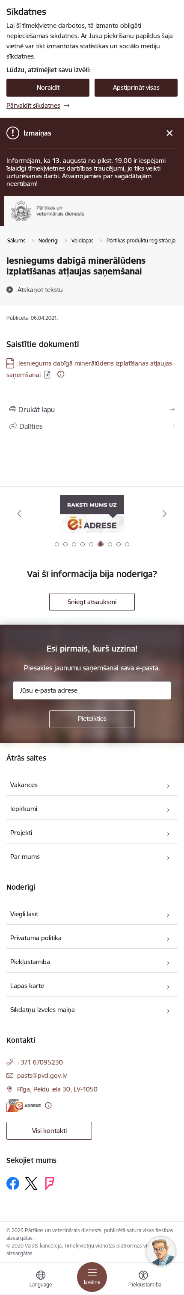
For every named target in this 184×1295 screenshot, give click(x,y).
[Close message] (169, 133)
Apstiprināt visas (136, 87)
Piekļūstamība (30, 962)
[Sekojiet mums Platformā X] (31, 1183)
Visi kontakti (49, 1131)
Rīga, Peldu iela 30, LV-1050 (57, 1089)
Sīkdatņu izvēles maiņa (42, 1010)
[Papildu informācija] (60, 374)
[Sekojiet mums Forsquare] (49, 1183)
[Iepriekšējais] (20, 513)
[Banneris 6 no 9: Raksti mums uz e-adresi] (92, 514)
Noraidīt (48, 87)
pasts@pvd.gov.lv (42, 1075)
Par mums (25, 857)
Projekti (21, 833)
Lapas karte (27, 986)
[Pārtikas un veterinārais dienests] (91, 221)
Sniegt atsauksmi (92, 602)
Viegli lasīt (24, 914)
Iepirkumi (23, 809)
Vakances (24, 785)
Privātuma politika (36, 938)
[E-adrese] (23, 1105)
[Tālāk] (164, 513)
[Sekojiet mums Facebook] (12, 1183)
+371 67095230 (40, 1062)
